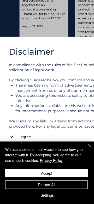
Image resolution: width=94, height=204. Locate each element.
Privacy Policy (51, 160)
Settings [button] (47, 195)
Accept (46, 173)
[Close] (86, 149)
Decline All (46, 184)
